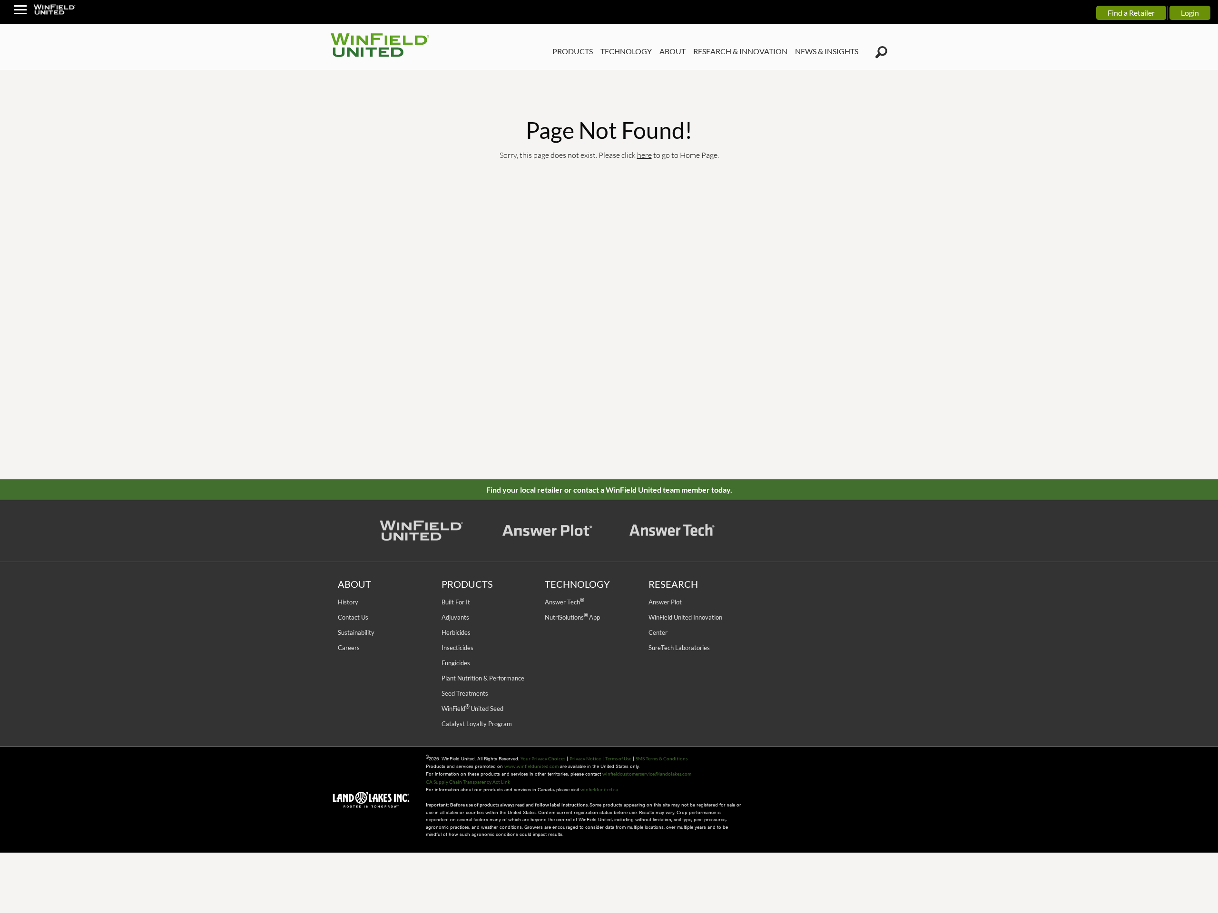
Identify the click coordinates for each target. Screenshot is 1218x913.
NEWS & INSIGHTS (826, 51)
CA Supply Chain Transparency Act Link (468, 782)
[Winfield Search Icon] (881, 52)
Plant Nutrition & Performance (483, 678)
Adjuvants (455, 617)
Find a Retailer (1131, 12)
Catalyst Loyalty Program (477, 724)
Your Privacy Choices (543, 758)
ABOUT (672, 51)
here (644, 154)
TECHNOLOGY (626, 51)
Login (1190, 12)
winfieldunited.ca (599, 789)
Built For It (456, 602)
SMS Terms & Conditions (662, 758)
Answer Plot (665, 602)
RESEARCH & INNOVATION (740, 51)
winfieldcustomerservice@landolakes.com (646, 774)
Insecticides (457, 647)
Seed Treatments (465, 693)
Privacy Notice (585, 758)
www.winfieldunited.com (531, 766)
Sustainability (356, 632)
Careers (349, 647)
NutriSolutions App (572, 617)
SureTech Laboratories (679, 647)
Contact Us (353, 617)
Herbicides (456, 632)
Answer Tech (564, 602)
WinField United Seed (472, 708)
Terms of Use (618, 758)
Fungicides (456, 663)
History (348, 602)
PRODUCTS (572, 51)
